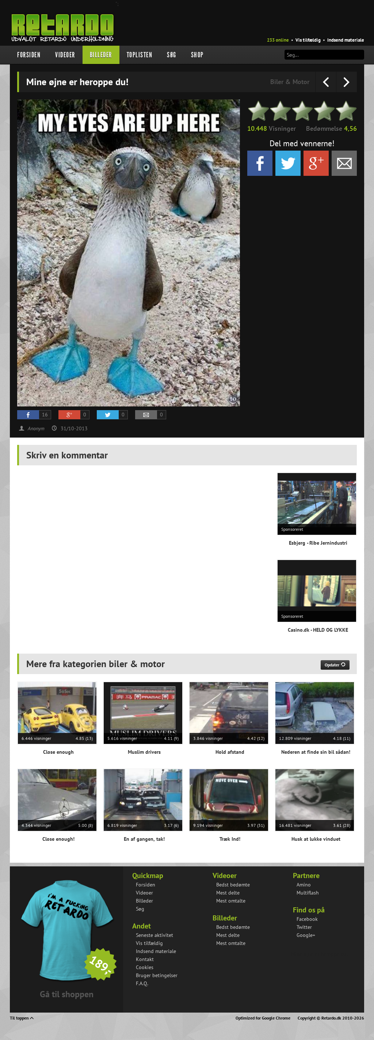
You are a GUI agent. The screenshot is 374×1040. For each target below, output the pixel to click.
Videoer (65, 54)
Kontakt (145, 959)
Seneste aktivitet (154, 935)
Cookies (144, 967)
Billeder (101, 54)
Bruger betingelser (157, 975)
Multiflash (308, 892)
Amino (304, 884)
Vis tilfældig (308, 40)
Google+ (306, 935)
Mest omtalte (230, 900)
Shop (197, 54)
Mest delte (228, 892)
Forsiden (29, 54)
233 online (278, 40)
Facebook (307, 919)
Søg (171, 54)
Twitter (304, 927)
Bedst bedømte (233, 884)
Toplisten (140, 54)
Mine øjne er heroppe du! (319, 954)
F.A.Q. (142, 983)
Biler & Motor (289, 81)
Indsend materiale (345, 40)
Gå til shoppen (67, 994)
